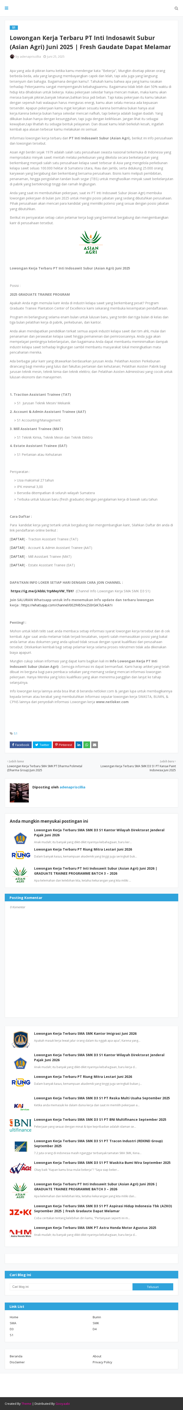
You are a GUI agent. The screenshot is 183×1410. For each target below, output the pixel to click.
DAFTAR (17, 539)
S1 (15, 733)
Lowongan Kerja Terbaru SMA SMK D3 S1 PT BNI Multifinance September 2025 (100, 1119)
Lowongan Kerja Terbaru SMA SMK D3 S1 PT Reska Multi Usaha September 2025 (102, 1098)
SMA (13, 1323)
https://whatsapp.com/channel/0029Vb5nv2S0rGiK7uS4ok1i (66, 605)
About (97, 1356)
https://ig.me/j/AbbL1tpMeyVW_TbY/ (42, 591)
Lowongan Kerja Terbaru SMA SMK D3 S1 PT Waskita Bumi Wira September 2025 (102, 1162)
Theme (26, 1403)
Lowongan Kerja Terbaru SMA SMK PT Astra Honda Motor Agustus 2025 (95, 1227)
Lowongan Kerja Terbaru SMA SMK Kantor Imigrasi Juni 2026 (85, 1033)
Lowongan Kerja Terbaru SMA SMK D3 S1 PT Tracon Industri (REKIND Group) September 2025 (98, 1143)
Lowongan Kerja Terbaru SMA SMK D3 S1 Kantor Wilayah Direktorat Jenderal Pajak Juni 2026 (99, 1057)
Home (14, 1317)
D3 (12, 1329)
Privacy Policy (102, 1362)
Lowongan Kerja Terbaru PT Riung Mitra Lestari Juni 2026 (83, 849)
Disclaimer (17, 1362)
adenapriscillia (30, 56)
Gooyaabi (63, 1403)
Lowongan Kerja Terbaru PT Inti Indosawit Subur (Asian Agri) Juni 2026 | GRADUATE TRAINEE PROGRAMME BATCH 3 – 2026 (95, 1186)
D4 (95, 1329)
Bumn (97, 1317)
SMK (96, 1323)
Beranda (16, 1356)
